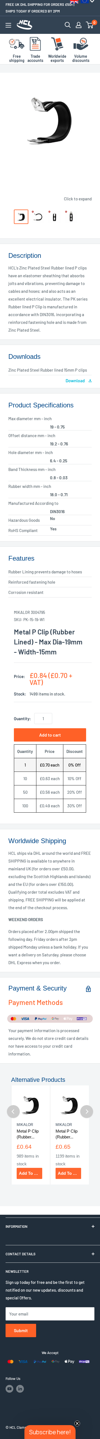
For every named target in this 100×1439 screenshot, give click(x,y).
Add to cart (50, 734)
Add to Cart (30, 1173)
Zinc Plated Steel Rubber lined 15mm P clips (47, 369)
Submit (21, 1330)
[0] (89, 25)
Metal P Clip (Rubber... (28, 1134)
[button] (50, 1432)
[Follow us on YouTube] (9, 1389)
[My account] (78, 25)
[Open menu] (8, 25)
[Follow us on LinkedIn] (20, 1389)
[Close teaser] (77, 1423)
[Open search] (68, 25)
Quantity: (22, 718)
